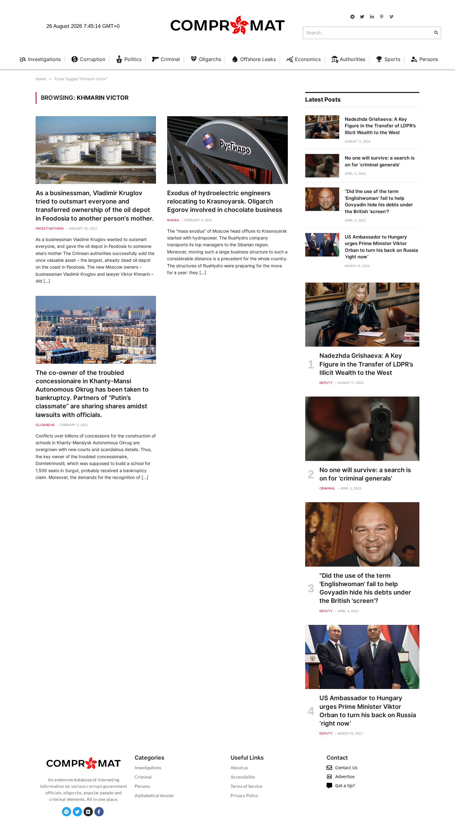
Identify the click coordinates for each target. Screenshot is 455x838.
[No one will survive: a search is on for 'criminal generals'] (322, 166)
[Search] (436, 33)
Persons (142, 786)
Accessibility (243, 776)
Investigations (49, 228)
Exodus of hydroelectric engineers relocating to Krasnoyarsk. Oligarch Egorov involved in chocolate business (224, 201)
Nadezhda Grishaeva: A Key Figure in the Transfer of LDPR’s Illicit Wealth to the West (380, 125)
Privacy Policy (244, 795)
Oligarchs (45, 425)
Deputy (326, 382)
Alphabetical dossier (154, 795)
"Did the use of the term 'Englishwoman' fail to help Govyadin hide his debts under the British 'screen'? (379, 201)
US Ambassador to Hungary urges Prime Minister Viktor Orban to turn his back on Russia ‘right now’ (381, 247)
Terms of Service (246, 786)
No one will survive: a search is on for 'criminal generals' (379, 161)
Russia (173, 220)
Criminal (327, 488)
